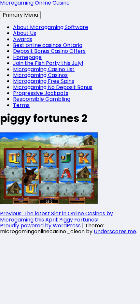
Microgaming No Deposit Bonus (52, 87)
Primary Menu (20, 15)
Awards (22, 39)
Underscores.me (115, 231)
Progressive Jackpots (40, 93)
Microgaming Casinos (40, 75)
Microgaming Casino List (44, 69)
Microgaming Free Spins (43, 81)
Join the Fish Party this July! (48, 63)
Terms (21, 105)
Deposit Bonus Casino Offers (49, 51)
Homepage (27, 57)
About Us (24, 33)
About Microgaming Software (50, 27)
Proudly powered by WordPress (41, 225)
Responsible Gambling (41, 99)
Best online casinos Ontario (47, 45)
